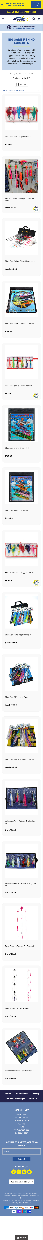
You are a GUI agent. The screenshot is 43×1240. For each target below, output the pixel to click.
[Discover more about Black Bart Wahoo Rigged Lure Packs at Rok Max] (21, 238)
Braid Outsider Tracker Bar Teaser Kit (20, 946)
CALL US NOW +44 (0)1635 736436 (21, 12)
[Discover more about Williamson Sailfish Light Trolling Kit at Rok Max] (21, 1047)
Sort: (5, 90)
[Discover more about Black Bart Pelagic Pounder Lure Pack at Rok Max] (21, 736)
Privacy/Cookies (21, 1130)
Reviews (21, 1124)
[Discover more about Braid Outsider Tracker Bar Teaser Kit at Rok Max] (21, 923)
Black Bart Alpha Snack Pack (16, 510)
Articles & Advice (21, 1121)
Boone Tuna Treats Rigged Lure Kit (19, 572)
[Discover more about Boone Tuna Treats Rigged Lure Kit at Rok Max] (21, 549)
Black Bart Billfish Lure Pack (16, 697)
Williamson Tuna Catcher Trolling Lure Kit (20, 822)
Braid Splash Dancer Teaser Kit (17, 1008)
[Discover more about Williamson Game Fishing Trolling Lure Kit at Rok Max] (21, 861)
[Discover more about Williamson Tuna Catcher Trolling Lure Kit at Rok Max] (21, 798)
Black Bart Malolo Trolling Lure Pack (19, 323)
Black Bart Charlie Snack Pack (17, 448)
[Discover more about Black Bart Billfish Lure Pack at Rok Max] (21, 674)
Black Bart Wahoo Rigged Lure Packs (20, 261)
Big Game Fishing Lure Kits (24, 74)
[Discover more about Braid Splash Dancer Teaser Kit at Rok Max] (21, 985)
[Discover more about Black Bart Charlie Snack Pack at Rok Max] (21, 425)
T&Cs (21, 1127)
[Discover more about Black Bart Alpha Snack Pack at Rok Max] (21, 487)
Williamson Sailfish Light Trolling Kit (19, 1071)
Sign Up (21, 1159)
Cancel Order (21, 1133)
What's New (21, 1115)
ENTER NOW (36, 4)
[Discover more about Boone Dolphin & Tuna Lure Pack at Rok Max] (21, 362)
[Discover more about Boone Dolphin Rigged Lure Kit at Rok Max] (21, 113)
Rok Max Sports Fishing (19, 1193)
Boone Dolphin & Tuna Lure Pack (18, 386)
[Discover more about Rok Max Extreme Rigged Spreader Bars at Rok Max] (21, 176)
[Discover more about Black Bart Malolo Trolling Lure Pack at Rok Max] (21, 300)
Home (11, 74)
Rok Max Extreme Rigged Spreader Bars (19, 199)
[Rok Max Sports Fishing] (21, 19)
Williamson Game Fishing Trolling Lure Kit (20, 884)
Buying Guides (21, 1118)
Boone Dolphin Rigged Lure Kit (17, 137)
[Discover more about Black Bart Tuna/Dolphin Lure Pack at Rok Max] (21, 611)
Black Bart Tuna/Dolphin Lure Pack (19, 635)
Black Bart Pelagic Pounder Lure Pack (20, 759)
